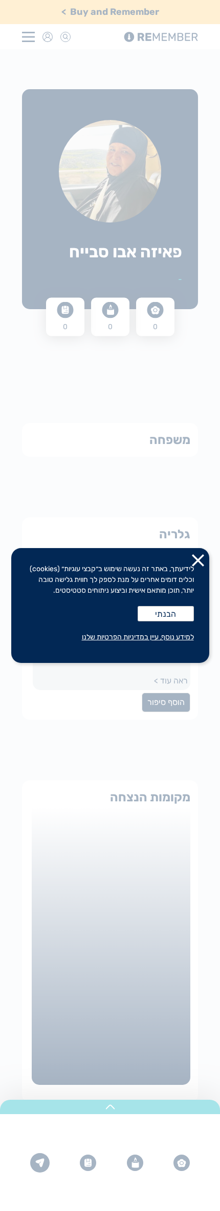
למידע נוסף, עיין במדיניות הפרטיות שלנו (138, 637)
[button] (198, 562)
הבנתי (165, 614)
